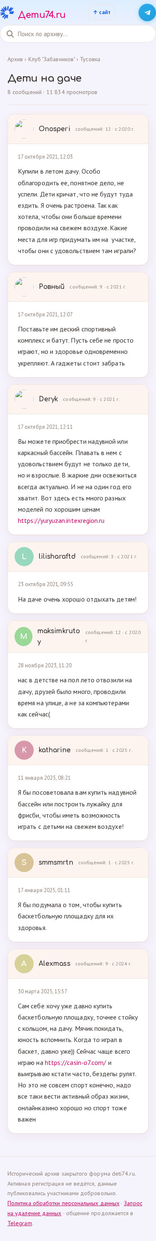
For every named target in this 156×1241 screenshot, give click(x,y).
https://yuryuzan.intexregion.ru (61, 520)
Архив (15, 59)
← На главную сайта (102, 12)
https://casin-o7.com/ (75, 1062)
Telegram (19, 1223)
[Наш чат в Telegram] (147, 12)
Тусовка (90, 59)
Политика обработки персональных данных (63, 1203)
